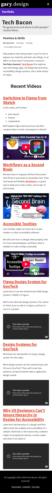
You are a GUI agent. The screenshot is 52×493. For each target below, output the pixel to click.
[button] (48, 4)
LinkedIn (26, 487)
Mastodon (16, 487)
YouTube (35, 487)
